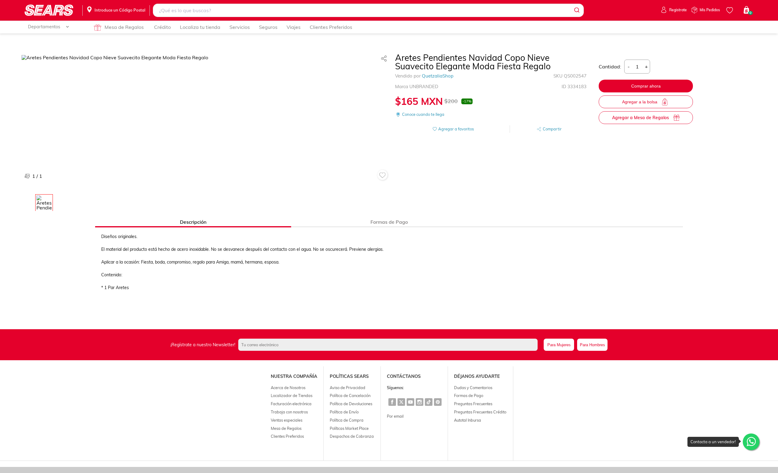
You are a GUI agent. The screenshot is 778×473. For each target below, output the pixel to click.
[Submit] (576, 10)
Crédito (162, 27)
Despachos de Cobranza (352, 436)
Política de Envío (344, 411)
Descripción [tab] (193, 222)
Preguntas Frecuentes (473, 403)
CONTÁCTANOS (404, 376)
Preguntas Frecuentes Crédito (480, 411)
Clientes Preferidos (331, 27)
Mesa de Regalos (124, 27)
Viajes (294, 27)
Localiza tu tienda (200, 27)
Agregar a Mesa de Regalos (640, 117)
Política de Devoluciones (351, 403)
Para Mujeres (559, 345)
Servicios (239, 27)
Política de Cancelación (350, 395)
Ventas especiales (286, 420)
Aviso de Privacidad (347, 387)
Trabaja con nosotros (289, 411)
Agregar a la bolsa (639, 101)
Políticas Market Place (349, 428)
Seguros (268, 27)
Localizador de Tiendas (291, 395)
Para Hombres (592, 345)
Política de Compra (346, 420)
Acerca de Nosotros (288, 387)
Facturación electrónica (291, 403)
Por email (395, 416)
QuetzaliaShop (437, 76)
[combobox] (368, 10)
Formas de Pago (468, 395)
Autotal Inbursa (467, 420)
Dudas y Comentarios (473, 387)
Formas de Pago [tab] (389, 222)
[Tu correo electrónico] (389, 345)
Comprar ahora (646, 86)
